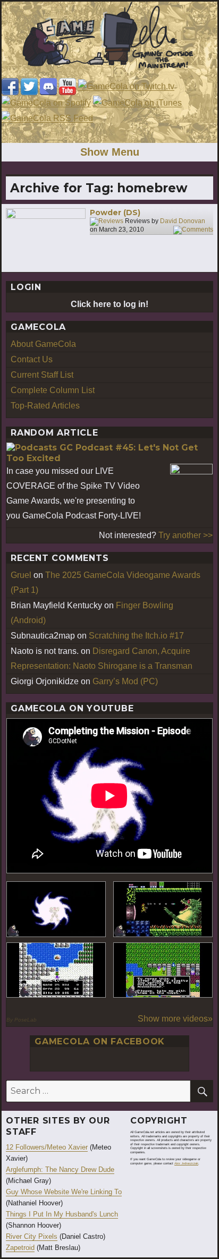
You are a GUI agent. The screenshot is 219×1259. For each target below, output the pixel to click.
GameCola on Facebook (100, 1041)
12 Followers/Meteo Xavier (47, 1147)
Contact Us (32, 359)
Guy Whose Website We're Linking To (64, 1192)
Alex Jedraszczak (186, 1163)
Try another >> (185, 535)
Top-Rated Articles (45, 405)
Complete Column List (53, 390)
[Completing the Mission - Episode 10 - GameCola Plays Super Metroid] (56, 909)
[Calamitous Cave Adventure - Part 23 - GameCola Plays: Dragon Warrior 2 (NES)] (56, 970)
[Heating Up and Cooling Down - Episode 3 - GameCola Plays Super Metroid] (163, 909)
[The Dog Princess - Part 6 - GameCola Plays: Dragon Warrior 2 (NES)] (163, 970)
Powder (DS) (115, 212)
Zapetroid (20, 1248)
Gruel (21, 575)
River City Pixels (31, 1236)
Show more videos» (175, 1018)
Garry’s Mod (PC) (125, 681)
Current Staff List (42, 374)
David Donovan (182, 221)
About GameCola (43, 343)
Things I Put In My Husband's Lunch (62, 1214)
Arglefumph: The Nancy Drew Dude (60, 1169)
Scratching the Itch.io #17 (136, 635)
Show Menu (109, 152)
